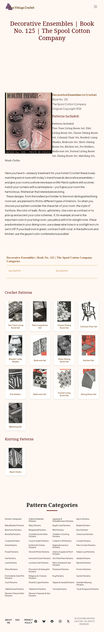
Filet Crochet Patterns (85, 545)
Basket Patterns (83, 525)
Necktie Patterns (83, 563)
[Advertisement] (52, 67)
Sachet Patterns (83, 576)
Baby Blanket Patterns (14, 525)
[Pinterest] (36, 621)
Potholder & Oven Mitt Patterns (14, 577)
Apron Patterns (82, 519)
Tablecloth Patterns (37, 589)
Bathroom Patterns (13, 530)
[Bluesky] (44, 621)
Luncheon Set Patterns (38, 563)
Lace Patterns (11, 563)
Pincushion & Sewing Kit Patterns (39, 570)
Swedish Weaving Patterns (84, 583)
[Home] (20, 6)
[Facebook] (52, 621)
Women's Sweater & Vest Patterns (39, 594)
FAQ (17, 620)
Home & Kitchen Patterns (40, 558)
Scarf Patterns (11, 582)
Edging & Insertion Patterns (60, 546)
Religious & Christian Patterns (38, 577)
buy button (15, 270)
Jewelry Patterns (83, 558)
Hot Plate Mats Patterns (63, 558)
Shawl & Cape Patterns (39, 582)
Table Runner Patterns (14, 589)
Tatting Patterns (60, 589)
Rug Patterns (58, 576)
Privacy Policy (28, 621)
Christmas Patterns (84, 534)
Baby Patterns (35, 525)
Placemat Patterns (61, 569)
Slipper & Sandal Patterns (63, 582)
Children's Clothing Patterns (61, 535)
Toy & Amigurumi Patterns (87, 589)
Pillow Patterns (11, 569)
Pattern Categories (13, 519)
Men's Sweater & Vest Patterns (62, 564)
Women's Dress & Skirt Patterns (14, 594)
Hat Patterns (10, 558)
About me (8, 621)
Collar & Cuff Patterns (62, 541)
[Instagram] (60, 621)
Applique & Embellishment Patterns (63, 520)
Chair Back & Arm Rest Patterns (38, 535)
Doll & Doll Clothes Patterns (37, 546)
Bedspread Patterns (37, 530)
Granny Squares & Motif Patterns (63, 553)
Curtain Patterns (83, 541)
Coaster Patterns (12, 541)
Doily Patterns (11, 545)
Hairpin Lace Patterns (85, 552)
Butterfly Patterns (12, 534)
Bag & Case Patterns (61, 525)
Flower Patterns (11, 552)
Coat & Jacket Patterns (39, 541)
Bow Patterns (82, 530)
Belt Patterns (58, 530)
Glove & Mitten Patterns (39, 552)
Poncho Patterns (83, 569)
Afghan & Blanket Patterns (36, 520)
